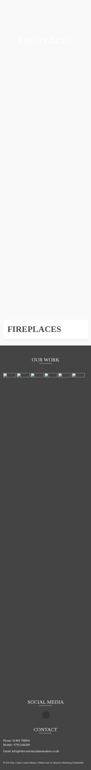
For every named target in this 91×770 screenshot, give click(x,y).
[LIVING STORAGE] (37, 532)
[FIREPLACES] (65, 532)
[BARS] (10, 532)
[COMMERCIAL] (51, 532)
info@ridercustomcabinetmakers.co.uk (35, 751)
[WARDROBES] (79, 532)
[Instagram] (46, 715)
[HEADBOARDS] (24, 532)
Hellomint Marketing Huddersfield (68, 763)
